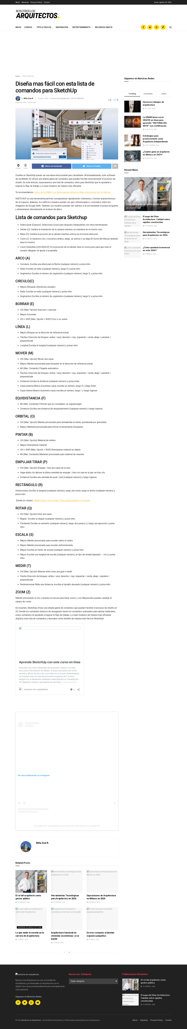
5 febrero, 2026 (94, 902)
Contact (47, 2)
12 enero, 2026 (22, 939)
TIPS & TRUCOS (44, 27)
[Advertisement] (93, 51)
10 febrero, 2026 (23, 902)
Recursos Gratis (103, 27)
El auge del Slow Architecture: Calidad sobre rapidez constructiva (156, 219)
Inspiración (62, 27)
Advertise (25, 2)
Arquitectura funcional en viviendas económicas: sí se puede (65, 935)
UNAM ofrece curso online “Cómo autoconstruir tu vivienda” (62, 500)
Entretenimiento (81, 27)
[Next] (69, 952)
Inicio (18, 27)
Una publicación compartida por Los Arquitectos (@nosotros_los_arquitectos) (66, 826)
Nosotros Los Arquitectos (31, 1020)
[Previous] (64, 952)
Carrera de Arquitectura (29, 927)
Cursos (28, 27)
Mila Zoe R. (28, 98)
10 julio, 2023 (43, 98)
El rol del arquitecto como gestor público (146, 204)
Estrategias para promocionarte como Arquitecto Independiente (155, 139)
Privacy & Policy (36, 2)
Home (17, 76)
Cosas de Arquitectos (60, 98)
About (17, 2)
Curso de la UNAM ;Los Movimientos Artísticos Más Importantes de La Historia (72, 192)
